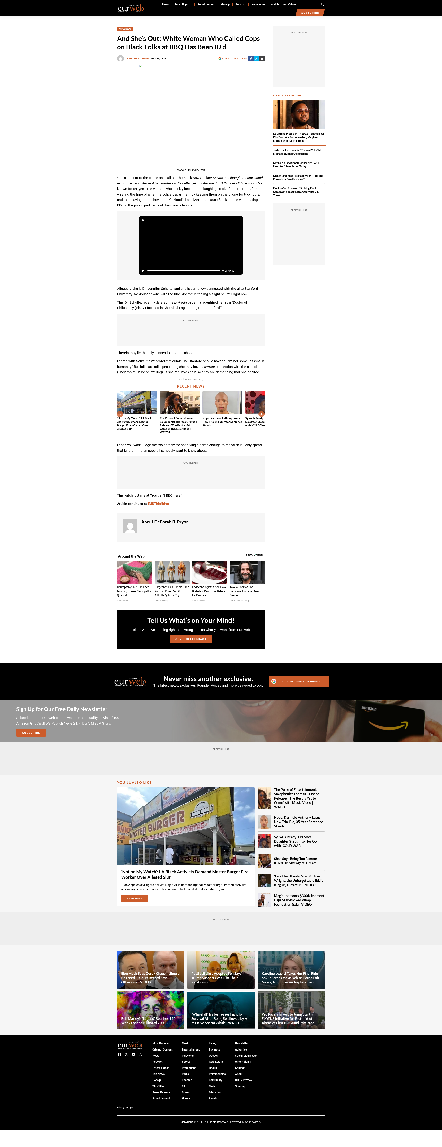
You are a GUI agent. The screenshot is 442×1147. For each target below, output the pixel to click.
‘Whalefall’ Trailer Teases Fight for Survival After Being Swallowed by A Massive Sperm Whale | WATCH (219, 1018)
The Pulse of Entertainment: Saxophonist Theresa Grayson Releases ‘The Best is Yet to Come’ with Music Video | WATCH (178, 425)
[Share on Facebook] (251, 58)
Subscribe (31, 732)
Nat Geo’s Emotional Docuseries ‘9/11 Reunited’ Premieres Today (296, 164)
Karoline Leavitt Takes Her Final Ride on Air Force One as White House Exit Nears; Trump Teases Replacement (290, 977)
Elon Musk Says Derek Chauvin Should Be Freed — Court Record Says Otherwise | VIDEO (150, 977)
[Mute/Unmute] (239, 271)
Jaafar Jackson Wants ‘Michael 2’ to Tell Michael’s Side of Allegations (297, 151)
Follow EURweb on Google (301, 681)
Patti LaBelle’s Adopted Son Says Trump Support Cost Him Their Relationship (216, 977)
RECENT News (191, 386)
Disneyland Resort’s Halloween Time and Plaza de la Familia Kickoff (298, 177)
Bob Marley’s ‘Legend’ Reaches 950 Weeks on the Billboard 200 (148, 1020)
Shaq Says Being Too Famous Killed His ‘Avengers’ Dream (296, 861)
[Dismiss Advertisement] (143, 220)
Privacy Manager (125, 1107)
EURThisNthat (158, 504)
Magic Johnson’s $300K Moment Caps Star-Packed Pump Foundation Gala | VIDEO (299, 900)
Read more (137, 899)
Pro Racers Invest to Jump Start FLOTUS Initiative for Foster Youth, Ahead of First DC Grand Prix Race (288, 1018)
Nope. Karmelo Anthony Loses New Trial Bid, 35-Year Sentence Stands (222, 421)
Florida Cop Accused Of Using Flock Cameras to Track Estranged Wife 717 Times (296, 192)
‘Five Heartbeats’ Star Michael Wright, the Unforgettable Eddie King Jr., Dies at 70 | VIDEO (298, 880)
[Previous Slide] (120, 414)
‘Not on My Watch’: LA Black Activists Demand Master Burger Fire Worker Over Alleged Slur (134, 423)
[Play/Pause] (143, 271)
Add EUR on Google (234, 58)
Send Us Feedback (190, 639)
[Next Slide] (261, 414)
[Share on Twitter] (256, 58)
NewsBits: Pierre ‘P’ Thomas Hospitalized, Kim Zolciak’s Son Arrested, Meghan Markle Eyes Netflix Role (298, 137)
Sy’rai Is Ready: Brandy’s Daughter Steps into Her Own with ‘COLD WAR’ (296, 841)
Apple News (125, 29)
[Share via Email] (262, 58)
